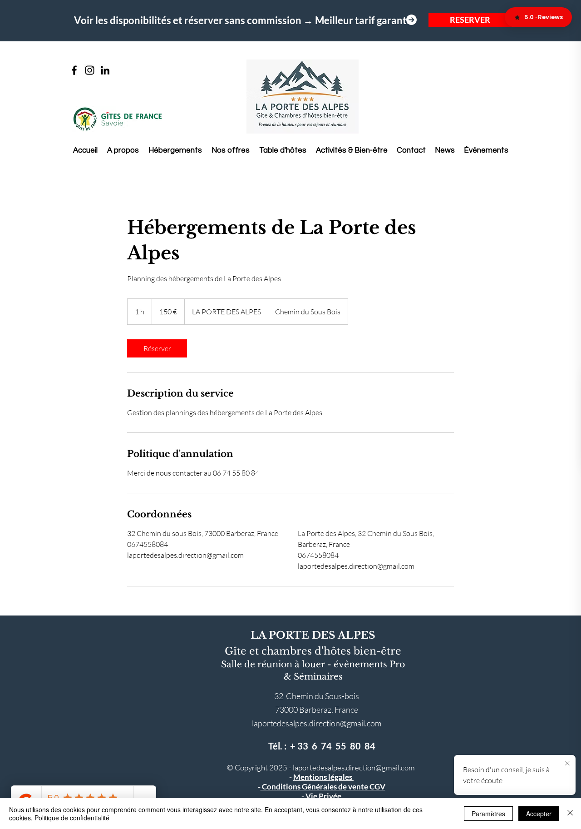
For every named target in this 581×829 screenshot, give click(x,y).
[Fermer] (570, 813)
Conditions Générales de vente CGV (323, 786)
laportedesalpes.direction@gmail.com (316, 723)
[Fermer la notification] (567, 764)
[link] (157, 348)
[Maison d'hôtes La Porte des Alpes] (74, 70)
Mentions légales (323, 777)
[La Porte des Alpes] (90, 70)
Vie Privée (323, 796)
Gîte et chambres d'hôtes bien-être (313, 651)
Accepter (538, 813)
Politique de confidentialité (71, 817)
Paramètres (488, 813)
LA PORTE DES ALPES (313, 635)
